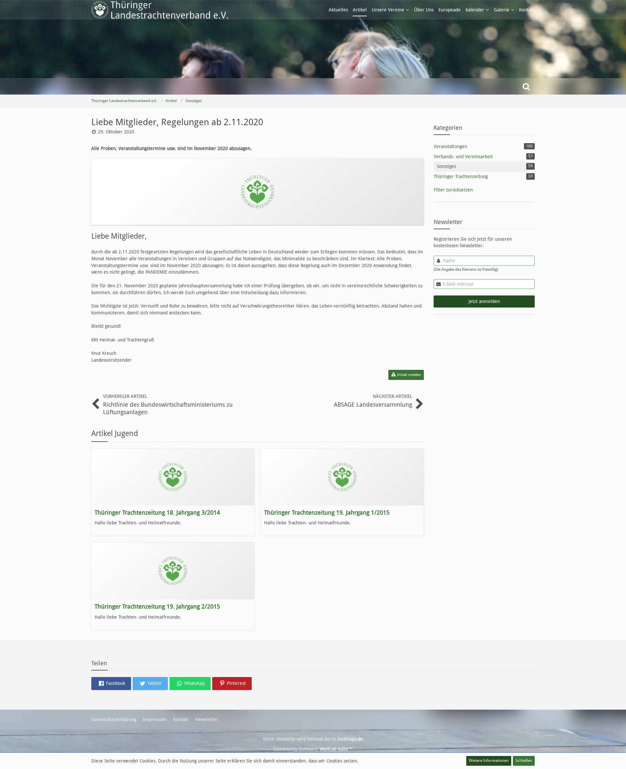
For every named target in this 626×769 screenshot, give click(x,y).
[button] (111, 683)
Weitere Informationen (489, 760)
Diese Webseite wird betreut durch (313, 739)
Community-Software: (313, 749)
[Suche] (526, 86)
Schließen (523, 760)
